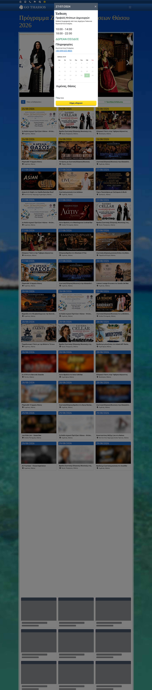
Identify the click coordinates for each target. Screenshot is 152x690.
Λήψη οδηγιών (76, 103)
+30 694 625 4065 (64, 51)
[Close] (95, 6)
